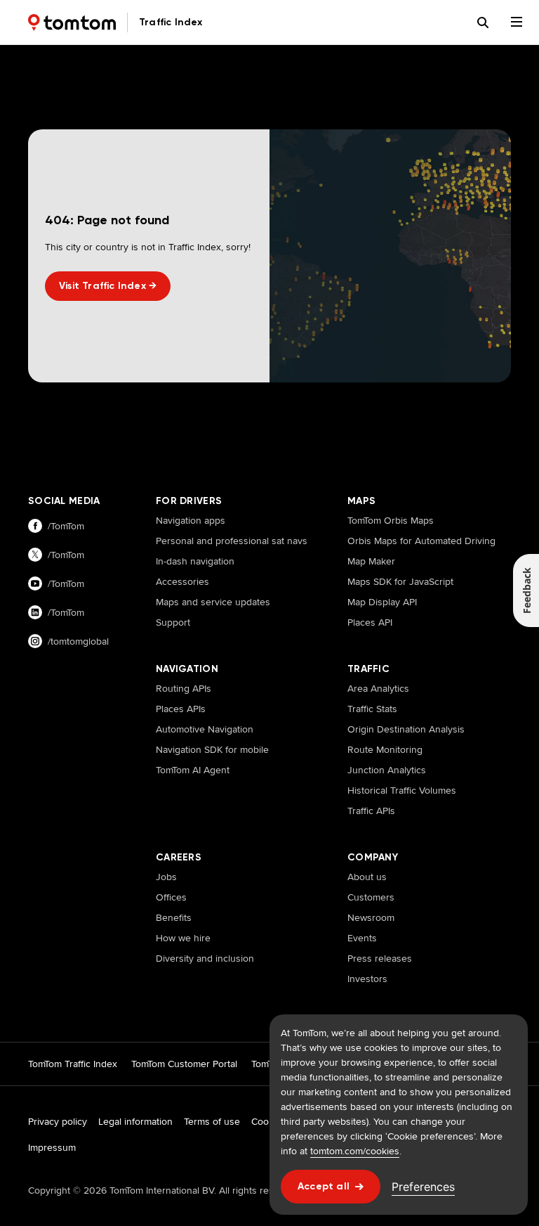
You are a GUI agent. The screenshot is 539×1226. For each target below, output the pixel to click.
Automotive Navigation (204, 729)
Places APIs (181, 709)
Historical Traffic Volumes (401, 790)
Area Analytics (378, 688)
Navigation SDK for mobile (212, 749)
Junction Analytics (386, 770)
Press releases (379, 958)
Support (173, 622)
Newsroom (370, 917)
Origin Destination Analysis (406, 729)
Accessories (182, 581)
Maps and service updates (213, 602)
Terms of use (212, 1121)
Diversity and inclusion (205, 958)
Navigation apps (190, 520)
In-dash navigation (195, 561)
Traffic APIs (371, 811)
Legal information (135, 1121)
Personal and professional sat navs (231, 541)
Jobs (166, 877)
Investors (367, 979)
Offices (171, 897)
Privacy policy (57, 1121)
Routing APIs (183, 688)
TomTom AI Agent (192, 770)
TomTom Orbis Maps (390, 520)
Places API (369, 622)
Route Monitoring (384, 749)
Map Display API (382, 602)
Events (362, 938)
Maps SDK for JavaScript (400, 581)
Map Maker (371, 561)
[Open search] (483, 22)
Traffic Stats (372, 709)
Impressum (52, 1147)
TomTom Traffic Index (72, 1064)
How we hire (183, 938)
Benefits (174, 917)
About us (367, 877)
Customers (370, 897)
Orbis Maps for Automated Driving (421, 541)
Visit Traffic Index (108, 286)
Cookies (268, 1121)
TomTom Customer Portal (184, 1064)
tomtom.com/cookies (354, 1151)
